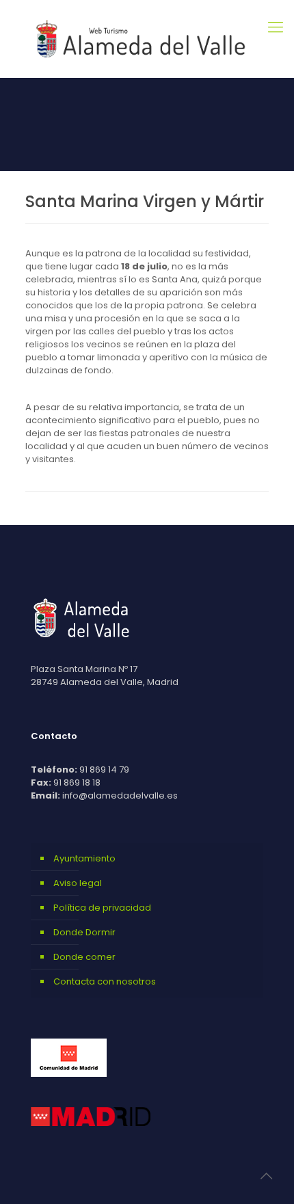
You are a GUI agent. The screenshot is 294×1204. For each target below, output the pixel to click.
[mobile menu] (275, 27)
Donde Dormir (84, 932)
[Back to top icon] (266, 1176)
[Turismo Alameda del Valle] (147, 38)
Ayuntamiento (84, 858)
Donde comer (84, 956)
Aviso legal (77, 883)
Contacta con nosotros (104, 981)
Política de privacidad (102, 907)
